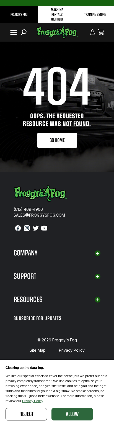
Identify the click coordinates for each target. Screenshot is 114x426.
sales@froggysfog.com (39, 215)
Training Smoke (95, 14)
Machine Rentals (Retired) (57, 14)
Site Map (38, 350)
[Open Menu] (12, 32)
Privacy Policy (72, 350)
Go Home (57, 140)
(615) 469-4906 (28, 209)
